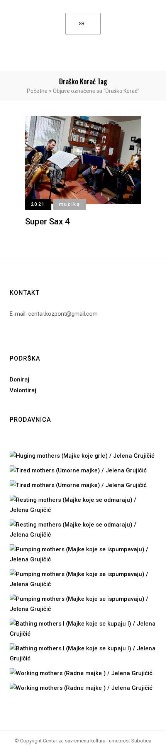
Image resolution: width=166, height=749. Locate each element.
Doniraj (19, 379)
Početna (37, 91)
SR (81, 23)
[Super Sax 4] (83, 159)
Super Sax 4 (47, 221)
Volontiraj (23, 390)
